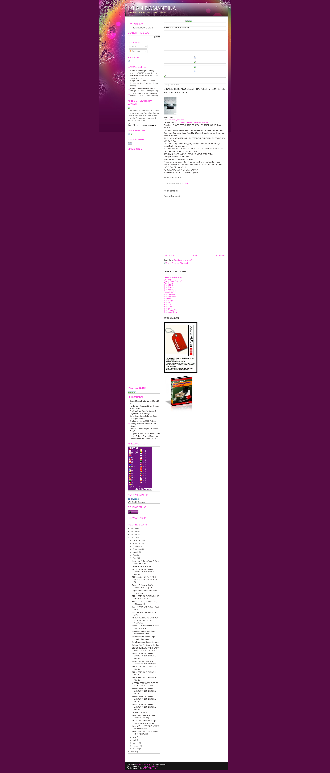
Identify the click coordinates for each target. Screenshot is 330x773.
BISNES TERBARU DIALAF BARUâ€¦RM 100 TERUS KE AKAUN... (144, 571)
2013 (132, 532)
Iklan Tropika (168, 287)
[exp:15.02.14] (195, 62)
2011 (132, 537)
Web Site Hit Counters (136, 502)
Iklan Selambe (169, 289)
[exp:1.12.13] (168, 21)
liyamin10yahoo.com (176, 120)
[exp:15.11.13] (165, 21)
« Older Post (221, 256)
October (136, 546)
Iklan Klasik (168, 308)
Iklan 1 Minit (168, 285)
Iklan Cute (167, 304)
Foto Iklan (167, 279)
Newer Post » (169, 256)
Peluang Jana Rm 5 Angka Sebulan (145, 645)
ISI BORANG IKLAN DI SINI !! (141, 28)
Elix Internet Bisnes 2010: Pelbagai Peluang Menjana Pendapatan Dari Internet (143, 423)
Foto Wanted (168, 283)
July (134, 555)
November (136, 543)
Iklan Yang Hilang (170, 312)
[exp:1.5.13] (129, 144)
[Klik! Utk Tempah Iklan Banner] (170, 21)
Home (195, 256)
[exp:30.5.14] (195, 58)
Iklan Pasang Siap (170, 310)
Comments (135, 51)
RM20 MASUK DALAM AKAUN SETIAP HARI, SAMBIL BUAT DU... (144, 579)
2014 (132, 529)
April (134, 740)
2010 (132, 752)
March (135, 743)
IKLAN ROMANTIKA (152, 8)
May (134, 737)
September (137, 549)
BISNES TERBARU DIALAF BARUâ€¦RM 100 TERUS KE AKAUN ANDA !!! (194, 90)
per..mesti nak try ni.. (140, 712)
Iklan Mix (167, 302)
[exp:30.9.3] (131, 392)
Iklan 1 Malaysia (170, 297)
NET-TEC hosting (149, 768)
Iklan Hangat (168, 300)
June (134, 558)
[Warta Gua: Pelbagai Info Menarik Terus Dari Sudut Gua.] (129, 62)
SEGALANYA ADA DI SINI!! (142, 566)
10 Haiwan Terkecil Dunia (139, 76)
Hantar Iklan (168, 293)
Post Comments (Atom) (183, 260)
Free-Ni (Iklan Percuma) (173, 277)
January (136, 749)
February (136, 746)
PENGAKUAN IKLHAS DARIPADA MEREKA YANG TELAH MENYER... (145, 620)
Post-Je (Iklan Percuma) (173, 281)
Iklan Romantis (169, 295)
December (136, 540)
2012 (132, 535)
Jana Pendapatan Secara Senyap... (145, 642)
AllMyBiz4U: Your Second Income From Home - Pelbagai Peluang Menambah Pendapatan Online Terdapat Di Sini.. (145, 436)
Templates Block (155, 766)
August (135, 552)
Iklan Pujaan (168, 306)
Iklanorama (168, 299)
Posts (133, 47)
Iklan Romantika (170, 291)
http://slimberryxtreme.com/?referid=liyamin (191, 122)
